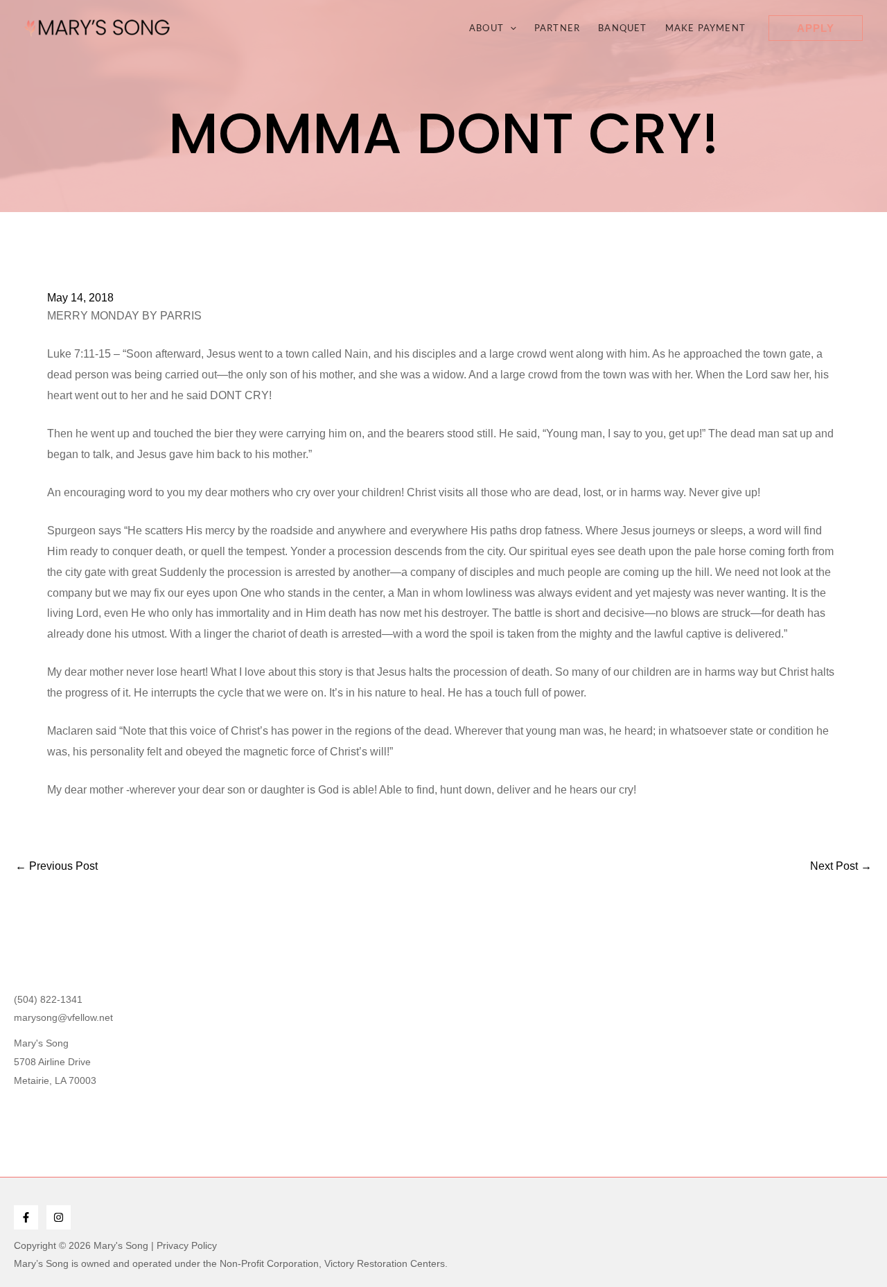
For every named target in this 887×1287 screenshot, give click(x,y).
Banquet (622, 27)
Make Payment (705, 27)
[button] (510, 27)
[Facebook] (26, 1217)
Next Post (841, 866)
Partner (557, 27)
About (486, 27)
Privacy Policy (187, 1245)
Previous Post (56, 866)
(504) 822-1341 (48, 999)
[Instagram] (58, 1217)
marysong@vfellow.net (63, 1017)
